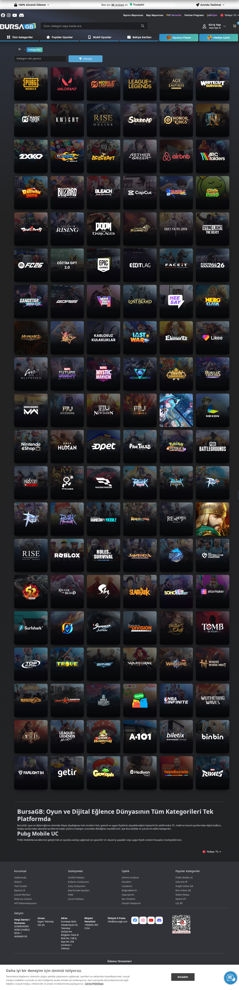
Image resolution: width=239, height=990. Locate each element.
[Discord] (159, 920)
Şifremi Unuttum (130, 877)
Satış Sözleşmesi (76, 886)
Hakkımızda (20, 877)
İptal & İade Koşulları (79, 890)
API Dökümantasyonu (25, 903)
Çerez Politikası (76, 899)
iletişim (18, 881)
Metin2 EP (181, 899)
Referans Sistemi (23, 899)
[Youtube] (151, 920)
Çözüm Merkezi (22, 894)
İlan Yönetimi (128, 899)
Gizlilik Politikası (76, 877)
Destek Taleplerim (131, 903)
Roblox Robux (182, 894)
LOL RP (179, 903)
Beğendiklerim (129, 890)
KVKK (70, 894)
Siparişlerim (128, 894)
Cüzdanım (127, 886)
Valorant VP (181, 881)
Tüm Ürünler (20, 886)
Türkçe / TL (231, 15)
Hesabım (126, 881)
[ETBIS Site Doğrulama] (196, 924)
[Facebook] (135, 920)
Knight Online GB (184, 886)
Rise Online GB (183, 890)
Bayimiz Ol (19, 890)
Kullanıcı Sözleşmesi (78, 881)
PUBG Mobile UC (184, 877)
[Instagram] (143, 920)
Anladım (183, 976)
